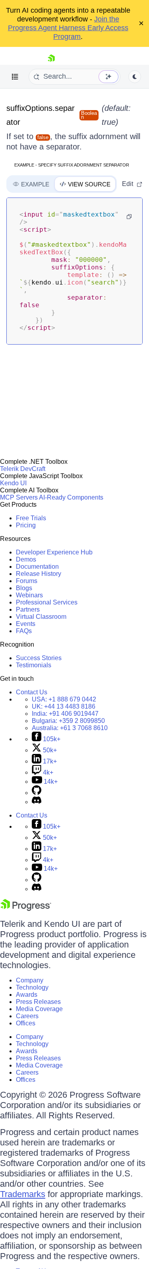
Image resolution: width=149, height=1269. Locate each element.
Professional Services (46, 602)
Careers (27, 1016)
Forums (26, 580)
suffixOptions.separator (40, 115)
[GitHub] (36, 792)
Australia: (70, 728)
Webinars (29, 595)
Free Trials (31, 518)
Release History (38, 573)
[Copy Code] (129, 217)
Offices (25, 1023)
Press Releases (38, 1001)
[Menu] (15, 77)
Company (29, 980)
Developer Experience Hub (54, 552)
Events (25, 623)
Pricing (26, 525)
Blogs (24, 588)
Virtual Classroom (41, 616)
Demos (26, 559)
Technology (32, 987)
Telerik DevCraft (22, 468)
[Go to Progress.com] (26, 908)
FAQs (24, 631)
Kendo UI (13, 483)
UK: (63, 706)
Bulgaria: (68, 720)
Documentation (37, 566)
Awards (26, 994)
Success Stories (39, 658)
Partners (28, 609)
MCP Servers (19, 497)
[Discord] (36, 801)
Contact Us (31, 692)
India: (65, 713)
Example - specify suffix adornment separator (71, 165)
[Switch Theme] (134, 76)
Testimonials (33, 665)
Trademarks (22, 1194)
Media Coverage (39, 1009)
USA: (64, 699)
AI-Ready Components (71, 497)
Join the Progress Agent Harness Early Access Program (68, 28)
